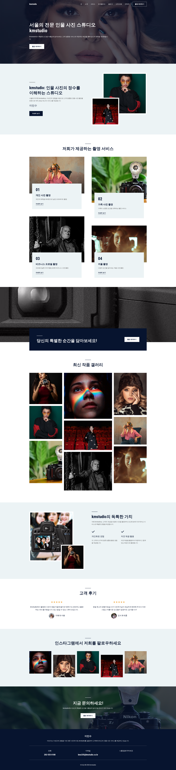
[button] (140, 4)
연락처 (127, 4)
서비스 (93, 4)
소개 (86, 4)
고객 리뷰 (119, 4)
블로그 (110, 4)
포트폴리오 (101, 4)
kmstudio (33, 4)
